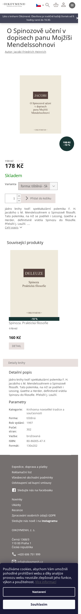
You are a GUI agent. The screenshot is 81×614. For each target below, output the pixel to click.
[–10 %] (34, 283)
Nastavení (39, 592)
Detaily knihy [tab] (16, 363)
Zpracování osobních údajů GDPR (34, 515)
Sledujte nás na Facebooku (35, 490)
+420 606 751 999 (28, 554)
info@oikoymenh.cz (30, 562)
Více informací (45, 582)
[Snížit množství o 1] (19, 200)
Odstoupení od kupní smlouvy (31, 483)
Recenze (17, 510)
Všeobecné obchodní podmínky (32, 477)
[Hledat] (45, 5)
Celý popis (11, 227)
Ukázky (16, 505)
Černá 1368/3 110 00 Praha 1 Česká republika (22, 543)
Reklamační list (22, 472)
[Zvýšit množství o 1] (19, 196)
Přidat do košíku (40, 198)
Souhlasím (39, 604)
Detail (16, 346)
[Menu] (72, 5)
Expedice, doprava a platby (29, 467)
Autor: (25, 52)
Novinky (17, 499)
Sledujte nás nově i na (34, 521)
